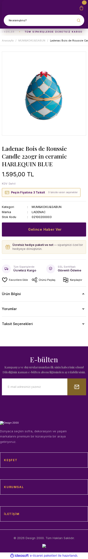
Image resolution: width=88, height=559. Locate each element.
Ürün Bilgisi (11, 294)
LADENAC (39, 212)
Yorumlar (9, 309)
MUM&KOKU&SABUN (46, 207)
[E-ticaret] (43, 555)
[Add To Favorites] (15, 280)
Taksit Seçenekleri (17, 324)
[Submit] (76, 386)
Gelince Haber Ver (45, 229)
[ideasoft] (19, 556)
